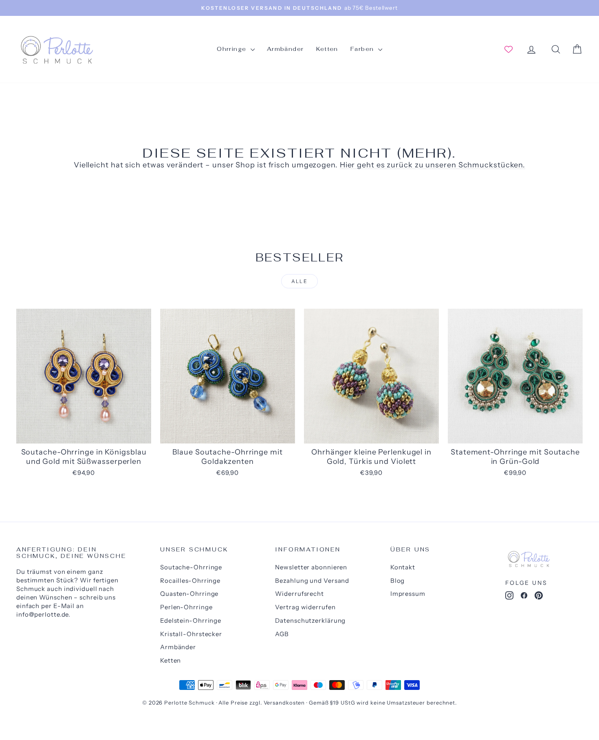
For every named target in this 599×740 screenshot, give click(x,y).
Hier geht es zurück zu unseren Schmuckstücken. (432, 164)
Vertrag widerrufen (305, 607)
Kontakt (402, 567)
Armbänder (285, 49)
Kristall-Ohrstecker (191, 634)
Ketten (327, 49)
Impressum (407, 593)
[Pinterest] (539, 597)
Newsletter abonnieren (311, 567)
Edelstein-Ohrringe (190, 620)
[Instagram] (509, 597)
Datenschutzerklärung (310, 620)
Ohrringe (233, 49)
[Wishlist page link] (508, 49)
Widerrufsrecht (299, 593)
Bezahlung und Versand (312, 580)
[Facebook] (524, 597)
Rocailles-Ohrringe (190, 580)
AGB (282, 634)
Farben (363, 49)
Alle (299, 281)
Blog (397, 580)
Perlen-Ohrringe (186, 607)
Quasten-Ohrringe (189, 593)
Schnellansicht (84, 435)
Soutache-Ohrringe (191, 567)
